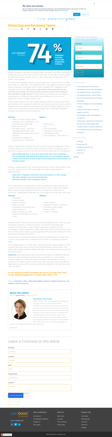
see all (76, 157)
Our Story (60, 419)
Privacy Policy (64, 10)
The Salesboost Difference (40, 419)
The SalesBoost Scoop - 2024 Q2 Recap (89, 92)
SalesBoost (12, 255)
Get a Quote (36, 424)
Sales (25, 281)
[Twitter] (15, 424)
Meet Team (60, 416)
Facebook (19, 328)
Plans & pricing (85, 419)
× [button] (94, 3)
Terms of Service (62, 422)
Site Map (83, 427)
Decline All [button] (85, 14)
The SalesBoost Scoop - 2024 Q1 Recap (89, 95)
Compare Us (36, 422)
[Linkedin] (19, 424)
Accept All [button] (77, 14)
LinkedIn (22, 328)
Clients (80, 153)
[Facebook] (11, 424)
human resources (21, 283)
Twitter (24, 328)
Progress (81, 150)
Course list (84, 422)
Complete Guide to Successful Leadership (89, 127)
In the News (84, 416)
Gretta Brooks (20, 295)
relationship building (35, 281)
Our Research (37, 416)
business (46, 281)
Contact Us (84, 424)
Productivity (18, 281)
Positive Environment (58, 281)
